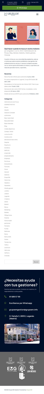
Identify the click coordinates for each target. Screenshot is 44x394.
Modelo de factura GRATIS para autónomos (16, 94)
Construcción (8, 137)
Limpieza (7, 199)
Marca (6, 207)
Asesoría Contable (9, 112)
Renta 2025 (7, 237)
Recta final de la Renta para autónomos (15, 77)
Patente (6, 218)
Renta (6, 234)
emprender (7, 153)
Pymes (6, 228)
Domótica (7, 148)
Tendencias (7, 242)
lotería (6, 201)
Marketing (7, 210)
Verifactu (7, 253)
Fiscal (6, 169)
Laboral (6, 193)
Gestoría (22, 53)
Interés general (30, 53)
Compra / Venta (8, 131)
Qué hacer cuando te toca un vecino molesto (21, 49)
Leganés (6, 196)
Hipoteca (7, 183)
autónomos (7, 115)
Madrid (6, 204)
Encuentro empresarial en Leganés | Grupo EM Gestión (20, 79)
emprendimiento (9, 156)
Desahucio (7, 145)
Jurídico (6, 191)
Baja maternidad (9, 118)
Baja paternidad (8, 121)
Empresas (7, 158)
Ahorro (6, 107)
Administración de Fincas (11, 102)
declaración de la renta (10, 139)
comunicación (8, 134)
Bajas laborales (8, 123)
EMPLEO (6, 150)
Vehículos (7, 250)
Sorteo (6, 239)
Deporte (6, 142)
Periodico (7, 226)
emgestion (10, 51)
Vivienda (7, 55)
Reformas (7, 231)
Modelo (6, 212)
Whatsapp (23, 8)
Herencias (7, 180)
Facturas (6, 166)
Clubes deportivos (9, 129)
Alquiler (6, 110)
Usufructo (7, 247)
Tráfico (6, 245)
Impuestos (7, 185)
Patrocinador (8, 220)
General (15, 53)
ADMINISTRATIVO (9, 104)
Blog (11, 53)
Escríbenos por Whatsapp (20, 303)
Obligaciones (8, 215)
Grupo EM (7, 177)
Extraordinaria (8, 164)
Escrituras (7, 161)
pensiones (7, 223)
